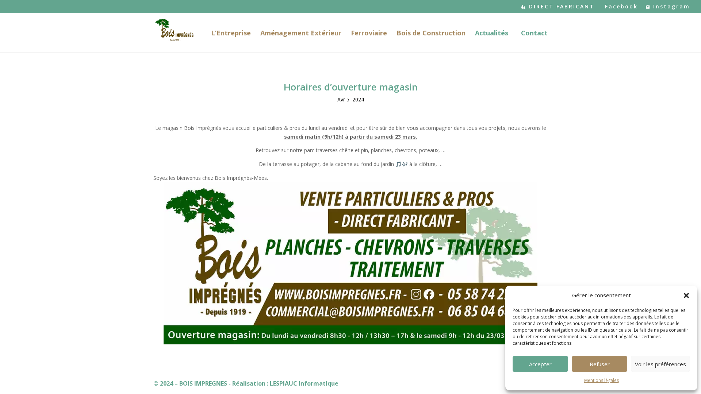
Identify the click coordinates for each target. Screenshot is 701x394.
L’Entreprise (231, 33)
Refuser (600, 364)
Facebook (621, 7)
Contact (534, 33)
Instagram (671, 7)
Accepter (540, 364)
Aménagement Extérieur (300, 33)
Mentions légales (601, 380)
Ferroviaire (369, 33)
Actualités (491, 33)
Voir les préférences (660, 364)
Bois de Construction (431, 33)
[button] (686, 295)
